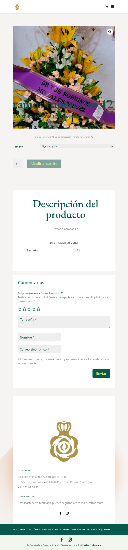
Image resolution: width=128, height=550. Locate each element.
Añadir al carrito (43, 163)
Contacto (109, 529)
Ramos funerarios (62, 136)
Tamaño (18, 146)
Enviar (101, 373)
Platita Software (91, 545)
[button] (110, 32)
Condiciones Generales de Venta (80, 529)
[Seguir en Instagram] (67, 513)
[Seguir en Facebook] (60, 513)
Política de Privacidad (43, 529)
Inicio (37, 136)
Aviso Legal (20, 529)
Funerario (46, 136)
